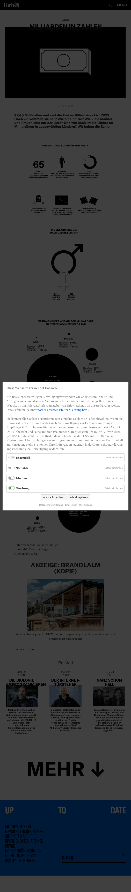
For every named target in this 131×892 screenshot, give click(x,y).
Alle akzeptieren (79, 497)
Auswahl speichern (53, 497)
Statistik (22, 468)
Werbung (23, 488)
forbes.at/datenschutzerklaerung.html (63, 410)
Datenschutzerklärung (51, 504)
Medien (21, 478)
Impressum (71, 504)
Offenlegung (85, 504)
